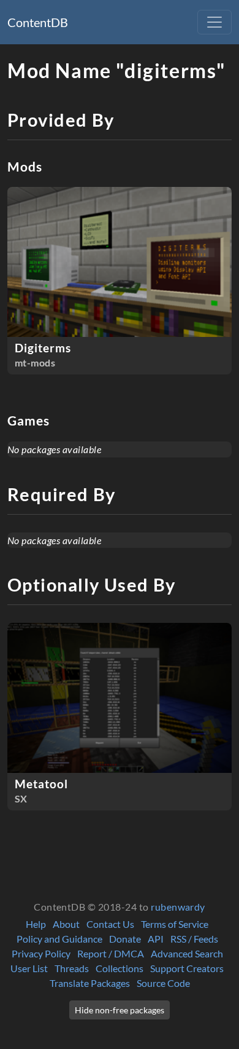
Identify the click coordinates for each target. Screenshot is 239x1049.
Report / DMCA (110, 953)
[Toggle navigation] (214, 22)
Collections (119, 968)
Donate (125, 938)
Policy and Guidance (59, 938)
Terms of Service (174, 924)
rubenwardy (178, 906)
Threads (72, 968)
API (156, 938)
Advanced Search (187, 953)
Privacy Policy (41, 953)
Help (36, 924)
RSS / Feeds (194, 938)
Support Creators (187, 968)
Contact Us (110, 924)
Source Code (163, 983)
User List (29, 968)
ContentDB (37, 22)
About (66, 924)
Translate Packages (90, 983)
